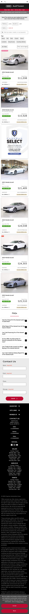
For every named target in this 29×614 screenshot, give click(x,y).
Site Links (13, 410)
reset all (11, 28)
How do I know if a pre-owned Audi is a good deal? (13, 320)
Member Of (13, 414)
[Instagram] (14, 445)
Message (8, 389)
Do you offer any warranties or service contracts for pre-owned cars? (11, 340)
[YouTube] (17, 445)
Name (7, 365)
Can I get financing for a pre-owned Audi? (13, 333)
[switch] (27, 1)
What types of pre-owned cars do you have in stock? (13, 327)
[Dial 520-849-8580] (5, 1)
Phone (4, 381)
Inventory (13, 406)
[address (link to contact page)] (1, 1)
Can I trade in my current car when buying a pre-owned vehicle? (12, 347)
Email (7, 373)
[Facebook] (12, 445)
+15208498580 (14, 428)
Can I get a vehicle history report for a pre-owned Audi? (13, 353)
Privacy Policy (20, 601)
